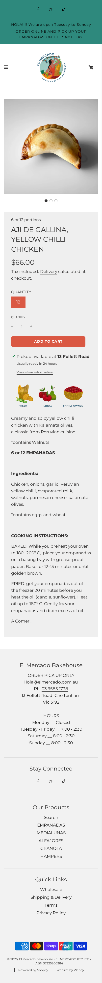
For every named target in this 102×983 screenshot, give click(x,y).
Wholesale (51, 889)
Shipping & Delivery (51, 897)
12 (18, 301)
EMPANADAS (51, 825)
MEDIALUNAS (51, 832)
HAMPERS (51, 856)
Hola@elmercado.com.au (51, 682)
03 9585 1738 (55, 688)
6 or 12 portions (26, 219)
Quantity (18, 317)
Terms (51, 905)
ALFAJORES (51, 840)
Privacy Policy (51, 912)
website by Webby (70, 970)
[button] (46, 200)
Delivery (48, 271)
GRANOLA (51, 848)
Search (51, 817)
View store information (35, 372)
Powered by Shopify (33, 970)
